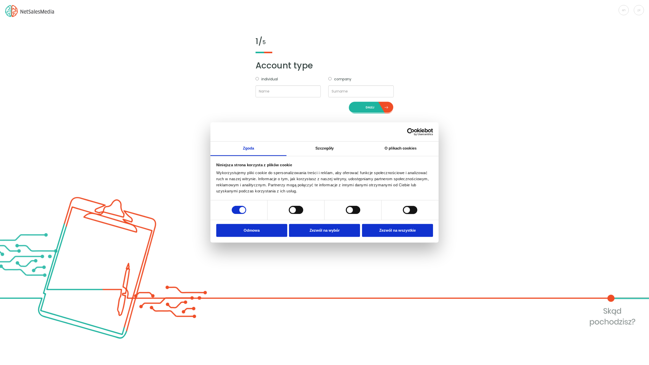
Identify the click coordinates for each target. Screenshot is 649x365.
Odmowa (252, 230)
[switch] (296, 210)
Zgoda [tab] (248, 148)
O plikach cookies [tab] (401, 148)
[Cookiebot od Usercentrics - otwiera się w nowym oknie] (411, 132)
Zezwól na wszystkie (397, 230)
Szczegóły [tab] (324, 148)
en (624, 10)
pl (639, 10)
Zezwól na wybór (325, 230)
